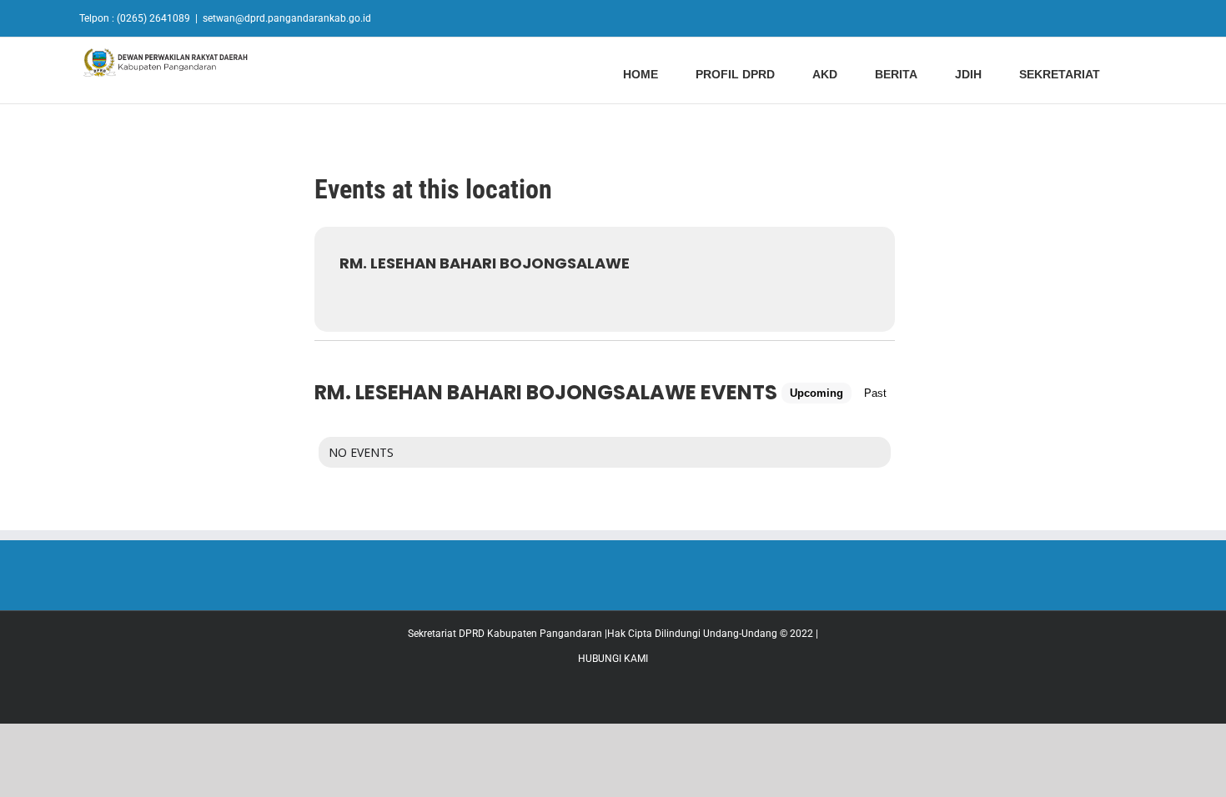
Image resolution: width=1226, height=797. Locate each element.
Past (875, 393)
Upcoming (816, 393)
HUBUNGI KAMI (613, 658)
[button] (1142, 73)
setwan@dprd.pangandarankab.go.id (287, 18)
